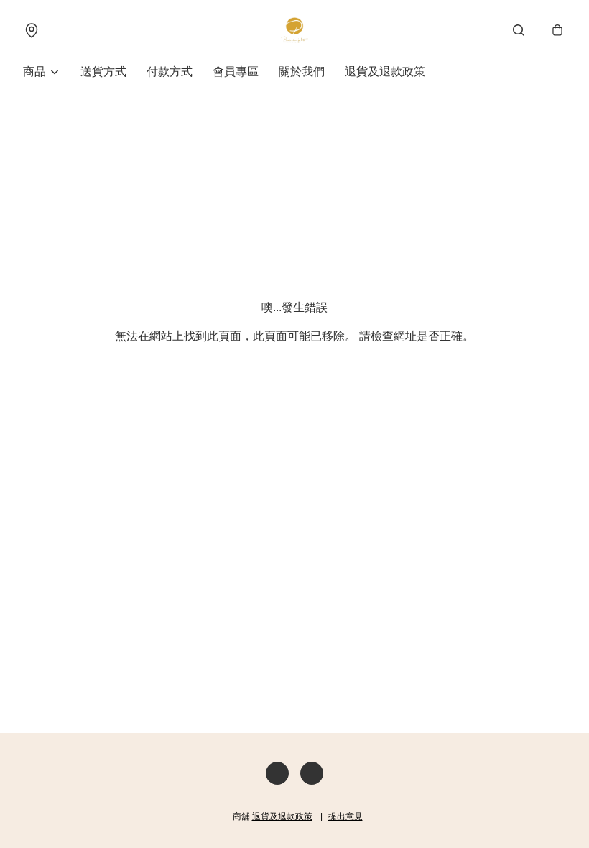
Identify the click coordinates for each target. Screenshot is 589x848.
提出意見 (345, 816)
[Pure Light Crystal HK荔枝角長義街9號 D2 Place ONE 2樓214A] (294, 30)
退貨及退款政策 (385, 71)
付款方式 (170, 71)
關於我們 (302, 71)
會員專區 (236, 71)
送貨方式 (103, 71)
